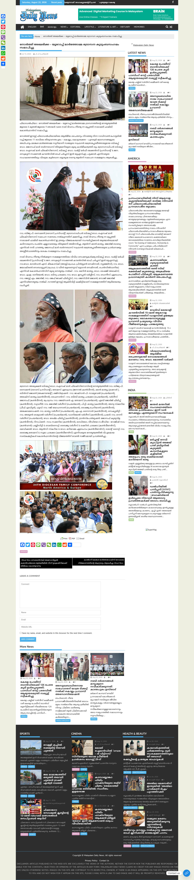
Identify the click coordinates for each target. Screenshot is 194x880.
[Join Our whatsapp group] (186, 873)
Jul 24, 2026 (153, 777)
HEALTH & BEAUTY (139, 772)
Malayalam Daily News (143, 45)
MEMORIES (139, 27)
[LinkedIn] (3, 48)
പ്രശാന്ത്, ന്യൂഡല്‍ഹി (159, 480)
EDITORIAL (75, 27)
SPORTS (31, 767)
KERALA (24, 716)
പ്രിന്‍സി (168, 398)
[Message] (3, 32)
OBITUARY (125, 27)
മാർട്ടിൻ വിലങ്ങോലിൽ (160, 304)
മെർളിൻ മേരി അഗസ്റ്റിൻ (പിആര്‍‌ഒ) (158, 192)
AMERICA (24, 552)
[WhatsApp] (3, 53)
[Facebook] (3, 16)
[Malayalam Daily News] (22, 26)
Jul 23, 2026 (101, 806)
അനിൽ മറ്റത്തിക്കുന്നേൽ (55, 804)
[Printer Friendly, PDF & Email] (72, 539)
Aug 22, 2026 (27, 679)
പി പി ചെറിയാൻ (41, 54)
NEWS (63, 27)
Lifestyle (89, 27)
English (32, 27)
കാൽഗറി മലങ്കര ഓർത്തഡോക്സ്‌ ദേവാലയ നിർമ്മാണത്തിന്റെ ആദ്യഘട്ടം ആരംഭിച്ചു (101, 561)
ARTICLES (127, 772)
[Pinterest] (3, 26)
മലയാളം (52, 27)
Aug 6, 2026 (101, 774)
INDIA (131, 432)
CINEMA (83, 769)
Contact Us (104, 861)
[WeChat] (3, 42)
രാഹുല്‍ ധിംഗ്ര (154, 745)
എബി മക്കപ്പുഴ (154, 815)
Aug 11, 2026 (50, 801)
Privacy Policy (91, 861)
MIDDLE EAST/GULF (63, 720)
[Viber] (3, 37)
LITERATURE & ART (107, 27)
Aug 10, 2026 (102, 742)
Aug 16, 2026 (50, 742)
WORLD (138, 473)
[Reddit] (3, 58)
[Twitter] (3, 21)
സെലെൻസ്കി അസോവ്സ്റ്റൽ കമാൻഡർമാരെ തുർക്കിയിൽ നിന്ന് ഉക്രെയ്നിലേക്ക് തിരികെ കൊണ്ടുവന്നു (44, 563)
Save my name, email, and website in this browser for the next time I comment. (57, 633)
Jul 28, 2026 (153, 742)
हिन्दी (42, 27)
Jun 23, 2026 (154, 812)
